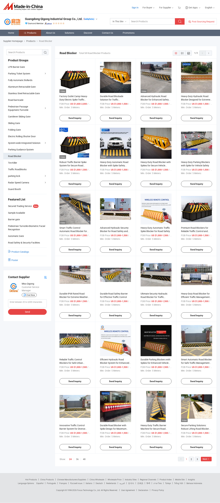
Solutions (69, 32)
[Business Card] (45, 277)
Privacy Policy (158, 490)
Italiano (89, 483)
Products (31, 32)
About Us (50, 32)
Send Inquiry (74, 118)
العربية (122, 483)
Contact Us (107, 32)
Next (205, 458)
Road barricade (15, 99)
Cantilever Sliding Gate (19, 116)
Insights (191, 479)
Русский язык (76, 483)
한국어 (131, 483)
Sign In (135, 7)
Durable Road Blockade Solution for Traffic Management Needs (111, 99)
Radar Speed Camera (18, 182)
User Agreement (128, 490)
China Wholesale (97, 479)
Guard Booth (14, 189)
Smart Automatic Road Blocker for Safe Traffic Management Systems (196, 363)
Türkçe (168, 483)
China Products (47, 479)
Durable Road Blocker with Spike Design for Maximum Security (113, 429)
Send (27, 311)
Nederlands (111, 483)
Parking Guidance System (21, 149)
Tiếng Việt (178, 483)
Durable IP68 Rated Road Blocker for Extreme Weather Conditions (73, 297)
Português (51, 483)
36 (77, 459)
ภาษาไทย (157, 483)
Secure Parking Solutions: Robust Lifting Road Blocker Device (195, 429)
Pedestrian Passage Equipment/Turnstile (18, 108)
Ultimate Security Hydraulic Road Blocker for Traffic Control (154, 297)
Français (63, 483)
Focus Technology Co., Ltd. (89, 490)
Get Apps (193, 7)
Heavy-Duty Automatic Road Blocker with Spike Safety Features (114, 165)
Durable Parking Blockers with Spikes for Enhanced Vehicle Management (155, 363)
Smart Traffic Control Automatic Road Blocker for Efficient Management (73, 231)
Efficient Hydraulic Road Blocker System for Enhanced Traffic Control (114, 363)
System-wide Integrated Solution (24, 142)
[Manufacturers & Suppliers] (24, 6)
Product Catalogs (20, 251)
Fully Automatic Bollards (20, 80)
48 (84, 459)
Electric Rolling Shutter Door (22, 136)
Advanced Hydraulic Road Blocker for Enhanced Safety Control (155, 99)
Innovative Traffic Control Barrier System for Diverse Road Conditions (72, 429)
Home (11, 32)
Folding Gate (14, 129)
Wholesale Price (114, 479)
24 (70, 459)
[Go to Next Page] (209, 53)
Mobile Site (180, 479)
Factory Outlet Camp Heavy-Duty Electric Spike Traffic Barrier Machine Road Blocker (74, 99)
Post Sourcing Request (203, 21)
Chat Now (30, 295)
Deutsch (99, 483)
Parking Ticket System (19, 73)
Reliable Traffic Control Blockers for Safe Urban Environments (71, 363)
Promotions (128, 32)
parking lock (14, 175)
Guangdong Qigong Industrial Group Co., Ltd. (53, 19)
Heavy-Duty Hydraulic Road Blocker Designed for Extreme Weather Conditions (195, 99)
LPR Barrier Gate (16, 66)
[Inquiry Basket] (179, 7)
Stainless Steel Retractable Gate (24, 93)
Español (39, 483)
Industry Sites (131, 479)
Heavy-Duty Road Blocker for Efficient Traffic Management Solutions (195, 297)
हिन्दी (148, 483)
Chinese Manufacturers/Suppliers (71, 479)
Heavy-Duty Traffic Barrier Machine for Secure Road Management (153, 429)
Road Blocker (14, 156)
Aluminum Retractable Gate (22, 86)
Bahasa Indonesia (194, 483)
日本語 (140, 483)
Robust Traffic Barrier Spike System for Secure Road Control (72, 165)
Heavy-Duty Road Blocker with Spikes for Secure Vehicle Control (156, 165)
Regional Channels (148, 479)
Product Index (166, 479)
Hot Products (31, 479)
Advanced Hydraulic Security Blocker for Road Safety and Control (114, 231)
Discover (88, 32)
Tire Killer (12, 162)
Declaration (143, 490)
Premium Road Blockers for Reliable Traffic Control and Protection (194, 231)
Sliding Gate (14, 123)
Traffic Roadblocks (17, 169)
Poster (14, 260)
